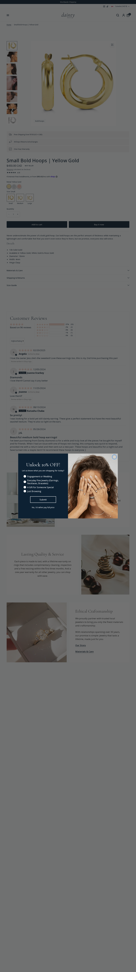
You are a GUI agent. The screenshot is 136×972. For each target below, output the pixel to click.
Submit (43, 499)
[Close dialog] (114, 457)
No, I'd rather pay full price (43, 507)
